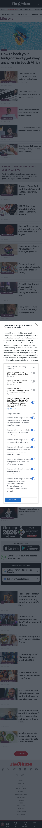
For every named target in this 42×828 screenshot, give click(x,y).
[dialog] (21, 414)
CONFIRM (12, 499)
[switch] (33, 373)
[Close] (37, 325)
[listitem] (21, 367)
